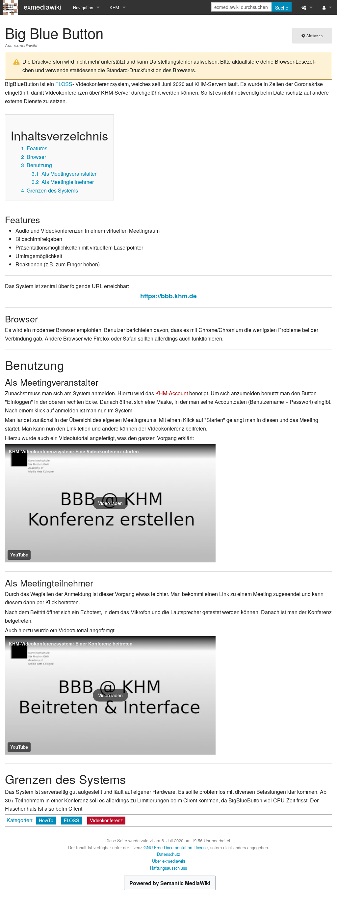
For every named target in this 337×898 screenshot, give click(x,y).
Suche (281, 7)
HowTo (46, 820)
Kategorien (19, 820)
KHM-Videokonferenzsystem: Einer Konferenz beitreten (71, 643)
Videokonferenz (106, 820)
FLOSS (63, 84)
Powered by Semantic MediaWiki (169, 883)
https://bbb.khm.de (168, 295)
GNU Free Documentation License (175, 847)
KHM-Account (171, 393)
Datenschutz (168, 854)
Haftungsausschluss (168, 868)
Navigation (83, 7)
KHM (114, 7)
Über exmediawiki (168, 861)
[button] (110, 503)
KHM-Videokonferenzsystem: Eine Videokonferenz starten (74, 451)
